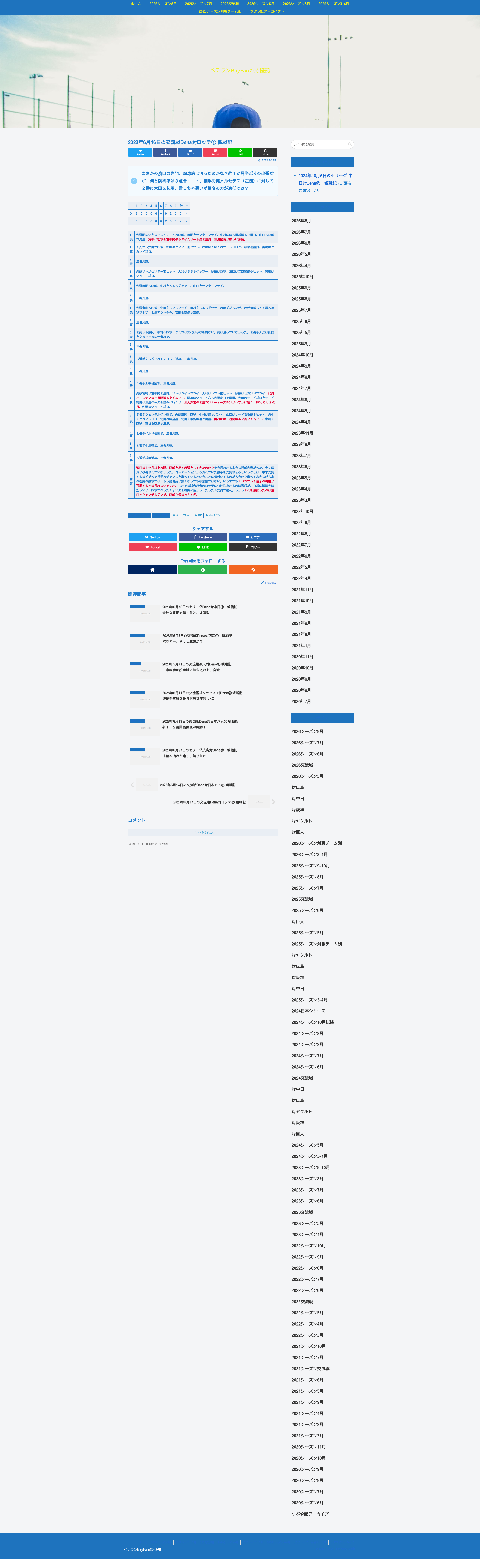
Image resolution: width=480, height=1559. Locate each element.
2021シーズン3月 (308, 1435)
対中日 (298, 798)
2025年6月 (301, 321)
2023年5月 (301, 478)
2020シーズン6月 (308, 1503)
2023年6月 (301, 466)
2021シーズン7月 (308, 1357)
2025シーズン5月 (308, 932)
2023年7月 (301, 455)
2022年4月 (301, 578)
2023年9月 (301, 444)
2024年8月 (301, 377)
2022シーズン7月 (308, 1279)
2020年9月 (301, 679)
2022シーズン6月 (308, 1290)
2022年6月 (301, 556)
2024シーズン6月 (308, 1066)
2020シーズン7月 (308, 1491)
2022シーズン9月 (308, 1257)
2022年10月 (303, 511)
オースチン (214, 515)
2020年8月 (301, 690)
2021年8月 (301, 623)
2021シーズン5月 (308, 1391)
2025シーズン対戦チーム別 (317, 944)
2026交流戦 (302, 765)
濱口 (200, 515)
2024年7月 (301, 388)
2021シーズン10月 (309, 1346)
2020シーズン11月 (309, 1447)
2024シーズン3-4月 (310, 1156)
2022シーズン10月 (309, 1245)
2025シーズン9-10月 (311, 865)
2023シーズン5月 (308, 1223)
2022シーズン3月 (308, 1335)
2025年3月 (301, 343)
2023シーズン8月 (308, 1178)
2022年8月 (301, 533)
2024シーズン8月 (308, 1044)
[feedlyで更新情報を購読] (202, 569)
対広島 (298, 787)
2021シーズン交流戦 (311, 1368)
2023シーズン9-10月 (311, 1167)
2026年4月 (301, 265)
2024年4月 (301, 422)
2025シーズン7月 (308, 888)
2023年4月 (301, 489)
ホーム (143, 1542)
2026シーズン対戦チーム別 (317, 843)
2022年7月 (301, 545)
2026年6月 (301, 243)
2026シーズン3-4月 (310, 854)
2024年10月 (303, 354)
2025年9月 (301, 288)
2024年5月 (301, 410)
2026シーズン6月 (308, 754)
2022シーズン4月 (308, 1324)
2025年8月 (301, 299)
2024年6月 (301, 399)
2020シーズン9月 (308, 1469)
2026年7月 (301, 232)
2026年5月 (301, 254)
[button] (350, 144)
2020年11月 (303, 656)
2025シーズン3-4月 (310, 1000)
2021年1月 (301, 645)
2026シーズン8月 (308, 731)
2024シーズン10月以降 (313, 1022)
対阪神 (298, 810)
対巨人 (298, 832)
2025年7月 (301, 310)
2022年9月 (301, 522)
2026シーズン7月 (308, 742)
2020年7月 (301, 701)
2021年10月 (303, 601)
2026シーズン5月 (308, 776)
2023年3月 (301, 500)
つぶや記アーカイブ (310, 1514)
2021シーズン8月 (308, 1424)
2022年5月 (301, 567)
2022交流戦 (302, 1301)
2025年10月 (303, 276)
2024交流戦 (302, 1078)
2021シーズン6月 (308, 1380)
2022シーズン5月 (308, 1313)
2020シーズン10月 (309, 1458)
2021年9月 (301, 612)
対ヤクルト (302, 821)
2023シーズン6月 (141, 515)
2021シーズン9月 (308, 1402)
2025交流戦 (302, 899)
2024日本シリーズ (309, 1011)
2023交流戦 (162, 515)
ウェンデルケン (184, 515)
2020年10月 (303, 668)
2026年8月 (301, 220)
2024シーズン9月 (308, 1033)
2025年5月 (301, 332)
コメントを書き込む (203, 832)
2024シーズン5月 (308, 1145)
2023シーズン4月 (308, 1234)
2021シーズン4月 (308, 1413)
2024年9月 (301, 366)
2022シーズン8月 (308, 1268)
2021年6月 (301, 634)
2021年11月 (303, 589)
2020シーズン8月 (308, 1480)
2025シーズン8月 (308, 876)
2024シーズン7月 (308, 1055)
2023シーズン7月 (308, 1190)
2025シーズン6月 (308, 910)
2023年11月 (303, 433)
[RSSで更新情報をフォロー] (253, 569)
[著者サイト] (152, 569)
